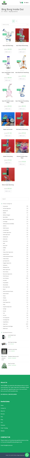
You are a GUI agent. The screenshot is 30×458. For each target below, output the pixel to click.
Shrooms (5, 300)
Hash (4, 250)
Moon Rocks (5, 271)
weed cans (5, 328)
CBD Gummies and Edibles (8, 223)
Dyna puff (5, 245)
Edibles (4, 247)
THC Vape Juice (6, 317)
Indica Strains (6, 258)
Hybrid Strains (6, 254)
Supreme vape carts (7, 306)
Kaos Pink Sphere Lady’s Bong (8, 101)
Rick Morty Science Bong (22, 129)
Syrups (4, 311)
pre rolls (5, 280)
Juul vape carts (6, 260)
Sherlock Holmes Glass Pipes (22, 157)
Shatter (4, 298)
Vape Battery (5, 322)
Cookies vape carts (7, 232)
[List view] (16, 21)
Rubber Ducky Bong (8, 156)
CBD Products (6, 228)
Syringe (4, 308)
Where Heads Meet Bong (8, 184)
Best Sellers (5, 217)
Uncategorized (6, 319)
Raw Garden (5, 284)
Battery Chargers (6, 215)
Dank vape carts (6, 234)
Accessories (8, 43)
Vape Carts (5, 324)
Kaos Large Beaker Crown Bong (8, 73)
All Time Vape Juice (7, 208)
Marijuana (5, 265)
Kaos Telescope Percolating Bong (22, 101)
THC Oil (4, 315)
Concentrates (6, 230)
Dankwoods (5, 236)
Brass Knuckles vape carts (8, 219)
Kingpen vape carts (7, 263)
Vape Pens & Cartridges (8, 326)
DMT (4, 243)
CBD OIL (4, 226)
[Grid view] (13, 21)
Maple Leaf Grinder (7, 129)
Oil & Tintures (6, 276)
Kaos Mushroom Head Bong (22, 72)
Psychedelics (5, 282)
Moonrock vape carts (7, 274)
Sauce (4, 295)
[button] (27, 455)
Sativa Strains (6, 293)
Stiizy (4, 304)
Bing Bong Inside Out (13, 11)
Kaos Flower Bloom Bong (22, 45)
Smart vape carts (6, 302)
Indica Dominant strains (8, 256)
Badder (4, 212)
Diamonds (5, 239)
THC (4, 313)
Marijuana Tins (6, 267)
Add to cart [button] (7, 51)
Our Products (6, 278)
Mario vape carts (6, 269)
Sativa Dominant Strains (8, 291)
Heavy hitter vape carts (8, 252)
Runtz (4, 289)
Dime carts (5, 241)
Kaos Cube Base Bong (8, 45)
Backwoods (5, 210)
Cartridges (5, 221)
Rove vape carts (6, 287)
